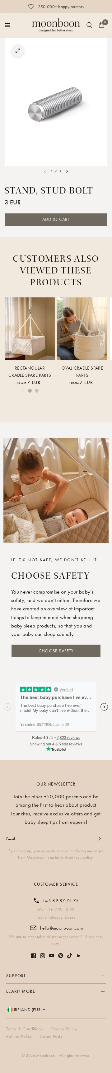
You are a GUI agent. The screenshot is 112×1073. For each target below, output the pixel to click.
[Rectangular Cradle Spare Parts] (30, 328)
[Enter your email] (99, 839)
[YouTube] (51, 955)
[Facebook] (33, 955)
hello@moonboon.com (61, 928)
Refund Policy (19, 1036)
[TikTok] (69, 956)
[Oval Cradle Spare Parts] (82, 328)
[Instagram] (42, 955)
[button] (56, 651)
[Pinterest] (60, 955)
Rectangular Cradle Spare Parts (29, 371)
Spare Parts (51, 1036)
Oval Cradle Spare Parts (82, 371)
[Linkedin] (78, 955)
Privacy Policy (63, 1029)
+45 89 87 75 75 (61, 901)
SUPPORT (16, 975)
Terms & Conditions (24, 1029)
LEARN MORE (20, 991)
